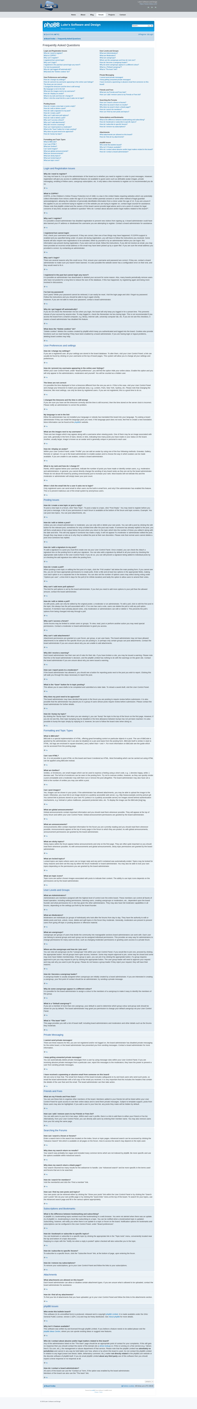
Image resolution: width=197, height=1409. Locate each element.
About (83, 15)
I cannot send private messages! (111, 77)
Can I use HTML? (50, 144)
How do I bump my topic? (53, 134)
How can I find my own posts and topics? (114, 112)
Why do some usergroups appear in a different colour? (119, 65)
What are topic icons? (51, 160)
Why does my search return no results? (114, 105)
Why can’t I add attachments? (54, 122)
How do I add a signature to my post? (57, 111)
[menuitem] (56, 34)
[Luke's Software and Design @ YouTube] (152, 7)
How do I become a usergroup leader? (113, 62)
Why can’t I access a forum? (54, 120)
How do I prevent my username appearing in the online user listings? (68, 82)
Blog (92, 15)
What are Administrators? (109, 53)
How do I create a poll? (52, 113)
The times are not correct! (53, 84)
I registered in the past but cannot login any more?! (62, 65)
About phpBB (114, 1317)
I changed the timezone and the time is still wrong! (62, 86)
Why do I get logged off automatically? (57, 69)
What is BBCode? (50, 142)
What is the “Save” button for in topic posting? (60, 129)
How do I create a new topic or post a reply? (59, 106)
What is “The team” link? (108, 69)
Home (73, 15)
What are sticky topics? (52, 156)
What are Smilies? (50, 146)
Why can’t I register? (51, 58)
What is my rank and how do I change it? (58, 96)
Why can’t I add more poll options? (56, 115)
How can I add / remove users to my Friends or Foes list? (120, 94)
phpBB (77, 422)
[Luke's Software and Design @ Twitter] (155, 7)
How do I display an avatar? (54, 93)
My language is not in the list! (54, 89)
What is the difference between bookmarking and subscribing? (122, 120)
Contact (123, 15)
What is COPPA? (50, 55)
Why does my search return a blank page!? (115, 107)
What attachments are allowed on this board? (116, 134)
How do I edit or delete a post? (55, 108)
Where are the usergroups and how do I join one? (117, 60)
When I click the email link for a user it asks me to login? (64, 98)
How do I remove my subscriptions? (112, 127)
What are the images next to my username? (59, 91)
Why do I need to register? (53, 53)
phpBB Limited (112, 1314)
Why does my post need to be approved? (58, 131)
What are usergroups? (108, 58)
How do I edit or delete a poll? (54, 118)
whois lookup (104, 1346)
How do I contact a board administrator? (114, 152)
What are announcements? (53, 153)
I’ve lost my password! (52, 67)
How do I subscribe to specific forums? (114, 124)
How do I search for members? (111, 109)
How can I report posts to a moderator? (58, 127)
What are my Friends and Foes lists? (113, 92)
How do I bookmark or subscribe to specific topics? (118, 122)
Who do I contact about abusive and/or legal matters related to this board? (126, 149)
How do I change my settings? (55, 79)
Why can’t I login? (50, 62)
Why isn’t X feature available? (110, 147)
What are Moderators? (108, 55)
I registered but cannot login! (54, 60)
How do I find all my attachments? (112, 137)
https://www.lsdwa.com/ (148, 4)
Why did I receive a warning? (54, 124)
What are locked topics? (52, 158)
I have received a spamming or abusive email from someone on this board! (124, 83)
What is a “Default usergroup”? (111, 67)
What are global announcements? (56, 151)
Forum (101, 15)
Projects (111, 15)
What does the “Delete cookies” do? (57, 72)
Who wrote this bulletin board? (111, 145)
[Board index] (52, 24)
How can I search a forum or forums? (113, 102)
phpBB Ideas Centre (52, 1331)
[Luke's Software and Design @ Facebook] (148, 7)
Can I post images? (51, 149)
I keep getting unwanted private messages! (115, 79)
